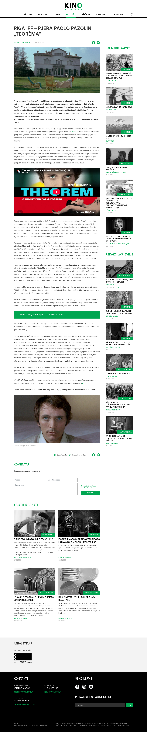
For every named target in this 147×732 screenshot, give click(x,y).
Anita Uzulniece (22, 43)
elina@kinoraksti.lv (52, 692)
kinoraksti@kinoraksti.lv (24, 705)
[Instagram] (84, 687)
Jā (129, 705)
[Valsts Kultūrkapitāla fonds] (23, 658)
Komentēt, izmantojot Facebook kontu (88, 487)
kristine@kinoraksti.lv (23, 692)
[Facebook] (77, 687)
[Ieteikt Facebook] (93, 42)
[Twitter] (91, 687)
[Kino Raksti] (73, 6)
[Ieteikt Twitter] (98, 42)
